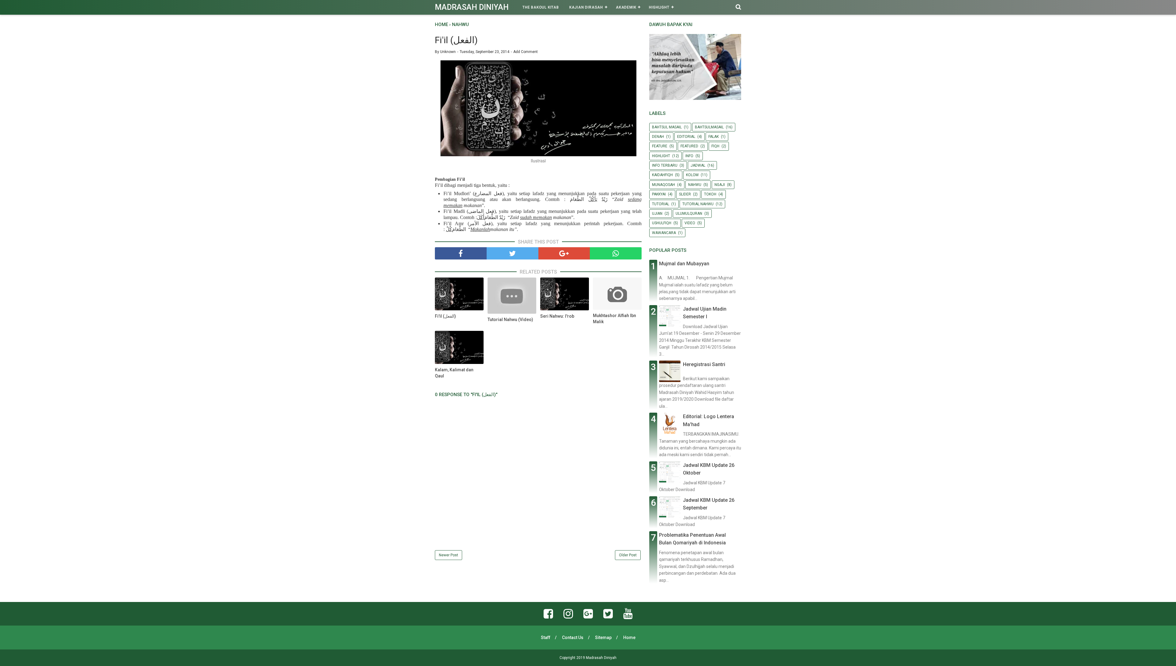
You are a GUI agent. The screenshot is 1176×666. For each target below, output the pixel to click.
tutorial (660, 204)
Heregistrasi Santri (704, 364)
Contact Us (572, 637)
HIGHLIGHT (659, 7)
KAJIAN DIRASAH (586, 7)
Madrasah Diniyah (472, 7)
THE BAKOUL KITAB (540, 7)
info (689, 156)
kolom (692, 175)
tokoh (710, 194)
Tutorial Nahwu (698, 204)
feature (659, 146)
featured (689, 146)
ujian (657, 213)
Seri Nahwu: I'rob (557, 316)
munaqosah (663, 185)
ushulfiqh (661, 223)
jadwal (698, 165)
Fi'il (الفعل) (445, 316)
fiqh (715, 146)
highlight (661, 156)
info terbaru (664, 165)
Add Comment (525, 52)
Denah (658, 136)
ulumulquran (689, 213)
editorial (686, 136)
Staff (545, 637)
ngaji (719, 185)
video (689, 223)
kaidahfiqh (662, 175)
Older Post (628, 555)
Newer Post (448, 555)
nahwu (694, 185)
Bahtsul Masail (667, 127)
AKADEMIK (626, 7)
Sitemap (603, 637)
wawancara (664, 233)
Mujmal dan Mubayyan (684, 264)
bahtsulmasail (709, 127)
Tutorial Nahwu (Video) (510, 319)
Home (629, 637)
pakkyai (659, 194)
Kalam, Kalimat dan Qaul (454, 372)
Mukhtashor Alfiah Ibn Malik (614, 318)
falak (713, 136)
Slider (685, 194)
